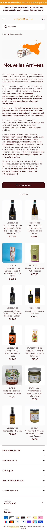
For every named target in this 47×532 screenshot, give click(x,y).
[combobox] (23, 27)
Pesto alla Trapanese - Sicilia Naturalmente (12, 392)
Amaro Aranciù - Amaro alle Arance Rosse (12, 353)
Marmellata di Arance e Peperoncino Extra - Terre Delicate (34, 433)
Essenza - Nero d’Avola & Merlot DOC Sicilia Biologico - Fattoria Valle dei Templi (12, 229)
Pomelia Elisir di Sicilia (12, 431)
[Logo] (23, 19)
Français (7, 512)
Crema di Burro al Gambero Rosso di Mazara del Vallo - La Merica (12, 272)
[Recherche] (4, 27)
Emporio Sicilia (14, 527)
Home (4, 34)
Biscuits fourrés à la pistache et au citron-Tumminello (34, 353)
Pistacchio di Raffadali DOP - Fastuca (34, 269)
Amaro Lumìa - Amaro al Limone (34, 312)
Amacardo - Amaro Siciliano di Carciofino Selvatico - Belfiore (12, 313)
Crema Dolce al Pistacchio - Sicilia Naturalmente (35, 393)
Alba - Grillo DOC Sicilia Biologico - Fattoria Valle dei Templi (34, 229)
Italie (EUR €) (10, 503)
